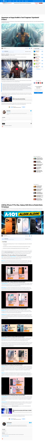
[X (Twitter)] (29, 422)
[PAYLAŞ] (26, 236)
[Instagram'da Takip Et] (36, 83)
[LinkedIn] (30, 110)
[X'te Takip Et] (38, 83)
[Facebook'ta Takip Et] (34, 83)
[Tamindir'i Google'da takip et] (17, 107)
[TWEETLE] (28, 236)
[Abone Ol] (31, 48)
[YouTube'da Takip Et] (40, 83)
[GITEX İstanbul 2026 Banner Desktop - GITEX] (22, 2)
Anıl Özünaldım (5, 235)
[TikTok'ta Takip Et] (42, 83)
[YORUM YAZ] (30, 236)
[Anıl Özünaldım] (4, 422)
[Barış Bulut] (4, 110)
